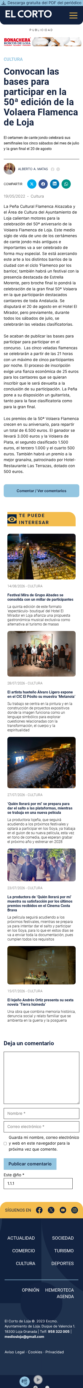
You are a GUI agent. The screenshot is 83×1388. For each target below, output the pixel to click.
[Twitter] (51, 1210)
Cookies (35, 1352)
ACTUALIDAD (21, 1238)
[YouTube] (62, 1210)
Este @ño (14, 1175)
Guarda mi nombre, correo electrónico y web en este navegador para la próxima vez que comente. (44, 1143)
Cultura (13, 59)
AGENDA (65, 1296)
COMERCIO (23, 1250)
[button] (38, 1379)
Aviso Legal (15, 1352)
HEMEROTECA (59, 1290)
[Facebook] (39, 1210)
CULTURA (25, 1263)
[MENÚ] (73, 14)
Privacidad (54, 1352)
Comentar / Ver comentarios (41, 490)
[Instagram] (74, 1210)
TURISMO (64, 1250)
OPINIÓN (30, 1290)
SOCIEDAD (63, 1238)
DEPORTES (62, 1263)
